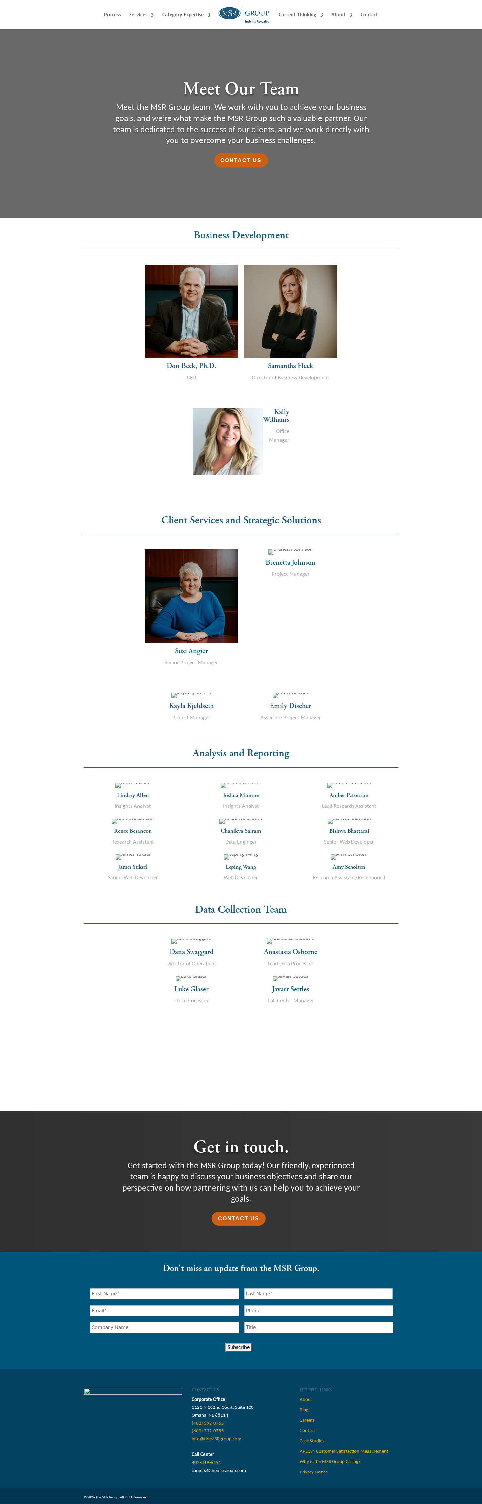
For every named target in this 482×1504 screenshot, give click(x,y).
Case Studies (312, 1441)
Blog (304, 1410)
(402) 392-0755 (208, 1423)
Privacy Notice (314, 1472)
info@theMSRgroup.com (216, 1439)
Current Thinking (297, 15)
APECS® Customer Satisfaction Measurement (344, 1451)
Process (112, 15)
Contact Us (241, 160)
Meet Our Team (241, 89)
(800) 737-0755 (208, 1431)
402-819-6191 (206, 1462)
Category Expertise (183, 15)
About (338, 15)
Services (138, 15)
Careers (307, 1420)
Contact (369, 15)
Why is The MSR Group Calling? (330, 1461)
